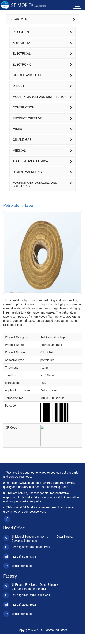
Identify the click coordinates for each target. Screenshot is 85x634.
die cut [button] (18, 86)
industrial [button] (21, 32)
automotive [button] (22, 43)
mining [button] (18, 129)
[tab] (42, 19)
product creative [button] (27, 118)
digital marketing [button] (27, 172)
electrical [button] (22, 53)
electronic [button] (22, 64)
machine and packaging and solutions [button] (35, 184)
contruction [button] (23, 107)
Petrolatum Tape (18, 205)
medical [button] (19, 150)
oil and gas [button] (22, 139)
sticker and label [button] (27, 75)
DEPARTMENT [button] (19, 19)
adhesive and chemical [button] (31, 161)
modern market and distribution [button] (39, 97)
